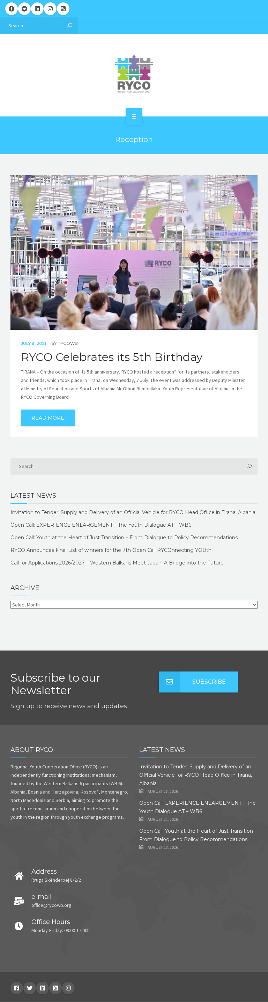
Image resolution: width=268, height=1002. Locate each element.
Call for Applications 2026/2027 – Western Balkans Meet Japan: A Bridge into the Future (117, 563)
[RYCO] (134, 74)
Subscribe (209, 681)
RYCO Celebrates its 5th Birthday (111, 357)
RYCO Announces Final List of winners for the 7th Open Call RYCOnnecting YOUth (110, 550)
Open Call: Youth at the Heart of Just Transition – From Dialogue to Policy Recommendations (124, 537)
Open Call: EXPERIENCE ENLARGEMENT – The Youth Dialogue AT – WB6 (100, 525)
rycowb (68, 343)
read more (47, 418)
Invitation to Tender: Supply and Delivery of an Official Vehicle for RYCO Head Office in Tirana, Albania (132, 512)
